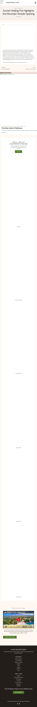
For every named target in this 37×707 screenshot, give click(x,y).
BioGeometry (18, 684)
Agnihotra (16, 8)
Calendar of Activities (18, 662)
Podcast (18, 667)
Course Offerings (19, 660)
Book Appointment (18, 659)
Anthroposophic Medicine (18, 677)
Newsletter (19, 664)
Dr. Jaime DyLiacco (18, 682)
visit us (18, 151)
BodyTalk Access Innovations (30, 68)
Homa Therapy (20, 8)
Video (18, 665)
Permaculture (23, 126)
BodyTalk (7, 126)
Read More (4, 132)
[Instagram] (19, 704)
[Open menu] (35, 3)
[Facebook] (17, 704)
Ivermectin (18, 680)
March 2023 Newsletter (5, 68)
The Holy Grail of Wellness (12, 128)
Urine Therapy (18, 679)
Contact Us (18, 669)
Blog (18, 670)
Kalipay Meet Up (17, 126)
